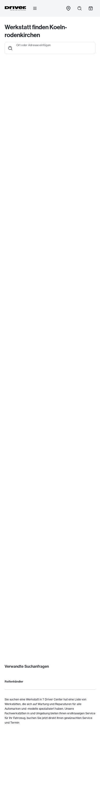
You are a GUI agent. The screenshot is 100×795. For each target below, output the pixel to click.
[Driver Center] (16, 8)
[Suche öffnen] (79, 8)
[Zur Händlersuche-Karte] (68, 8)
